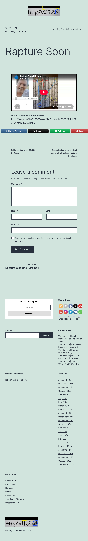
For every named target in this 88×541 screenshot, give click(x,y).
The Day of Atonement (15, 499)
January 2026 (64, 380)
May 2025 (63, 402)
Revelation (72, 156)
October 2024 (64, 424)
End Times (10, 484)
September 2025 (66, 394)
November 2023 (65, 457)
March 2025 (63, 406)
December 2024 (65, 417)
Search (8, 330)
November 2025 (65, 387)
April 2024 (63, 442)
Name (14, 211)
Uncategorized (71, 150)
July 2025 (62, 398)
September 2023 (66, 464)
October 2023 (64, 461)
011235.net (12, 27)
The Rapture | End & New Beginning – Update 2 (69, 345)
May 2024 (63, 439)
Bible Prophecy (63, 153)
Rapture (73, 153)
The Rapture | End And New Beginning (68, 351)
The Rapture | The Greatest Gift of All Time (69, 362)
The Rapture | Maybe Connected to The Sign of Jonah (70, 338)
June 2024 (63, 435)
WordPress (29, 530)
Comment (16, 184)
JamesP (17, 153)
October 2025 (64, 391)
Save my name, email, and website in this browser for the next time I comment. (43, 239)
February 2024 (65, 446)
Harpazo (9, 488)
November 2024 (65, 420)
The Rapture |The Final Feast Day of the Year (68, 357)
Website (15, 224)
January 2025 (64, 413)
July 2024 (62, 431)
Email (49, 211)
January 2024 (64, 450)
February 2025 (65, 409)
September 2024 (66, 428)
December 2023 (65, 453)
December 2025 (65, 384)
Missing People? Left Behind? (68, 29)
